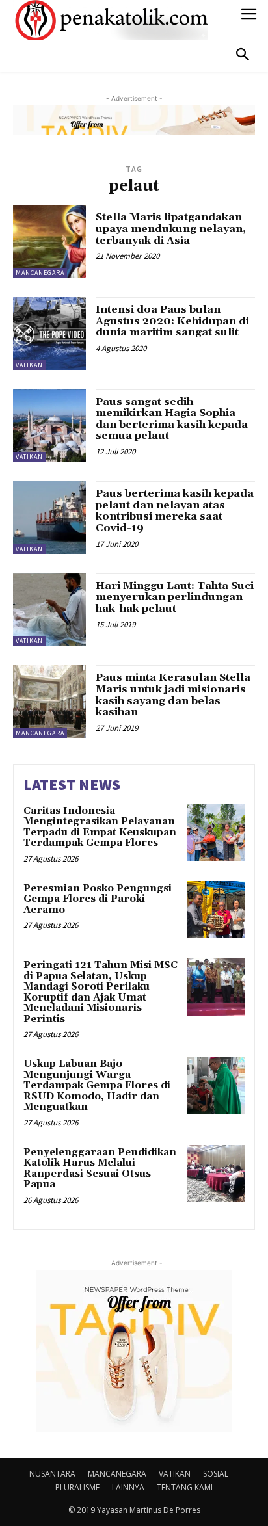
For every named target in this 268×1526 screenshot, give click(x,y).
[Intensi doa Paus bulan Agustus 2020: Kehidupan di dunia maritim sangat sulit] (49, 333)
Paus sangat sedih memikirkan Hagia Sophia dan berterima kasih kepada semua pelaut (172, 419)
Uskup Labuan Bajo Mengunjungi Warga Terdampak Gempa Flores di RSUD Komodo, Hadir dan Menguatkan (96, 1085)
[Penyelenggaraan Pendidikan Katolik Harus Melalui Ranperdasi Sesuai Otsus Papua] (216, 1173)
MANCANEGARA (40, 273)
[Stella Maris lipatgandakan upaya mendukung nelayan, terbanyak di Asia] (49, 241)
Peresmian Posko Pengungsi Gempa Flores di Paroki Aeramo (97, 899)
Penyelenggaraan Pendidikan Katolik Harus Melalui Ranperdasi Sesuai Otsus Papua (99, 1168)
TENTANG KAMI (185, 1487)
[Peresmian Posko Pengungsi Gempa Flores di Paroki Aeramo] (216, 909)
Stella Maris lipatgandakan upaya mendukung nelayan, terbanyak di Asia (171, 228)
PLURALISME (77, 1487)
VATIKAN (29, 365)
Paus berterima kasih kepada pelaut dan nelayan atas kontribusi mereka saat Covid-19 (175, 510)
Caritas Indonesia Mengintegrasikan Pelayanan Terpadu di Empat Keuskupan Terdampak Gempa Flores (99, 827)
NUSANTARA (52, 1473)
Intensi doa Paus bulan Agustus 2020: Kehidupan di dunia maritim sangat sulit (172, 321)
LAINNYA (128, 1487)
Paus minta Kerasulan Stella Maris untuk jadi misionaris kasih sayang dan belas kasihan (173, 694)
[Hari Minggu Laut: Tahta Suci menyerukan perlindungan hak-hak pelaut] (49, 609)
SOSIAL (215, 1473)
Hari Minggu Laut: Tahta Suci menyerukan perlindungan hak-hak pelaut (175, 597)
